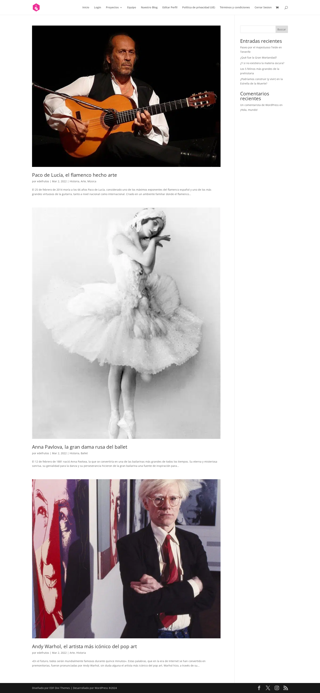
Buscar (281, 29)
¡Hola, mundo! (249, 110)
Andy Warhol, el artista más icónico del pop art (84, 646)
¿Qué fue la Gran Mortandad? (258, 57)
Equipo (131, 7)
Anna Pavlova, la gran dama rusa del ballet (79, 446)
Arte (83, 181)
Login (97, 7)
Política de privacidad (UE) (198, 7)
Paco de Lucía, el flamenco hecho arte (74, 175)
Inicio (85, 7)
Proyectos (112, 7)
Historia (74, 181)
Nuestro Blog (149, 7)
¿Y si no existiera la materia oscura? (262, 63)
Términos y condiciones (235, 7)
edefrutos (43, 181)
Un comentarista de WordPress (259, 105)
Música (91, 181)
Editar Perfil (169, 7)
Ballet (84, 453)
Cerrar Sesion (263, 7)
